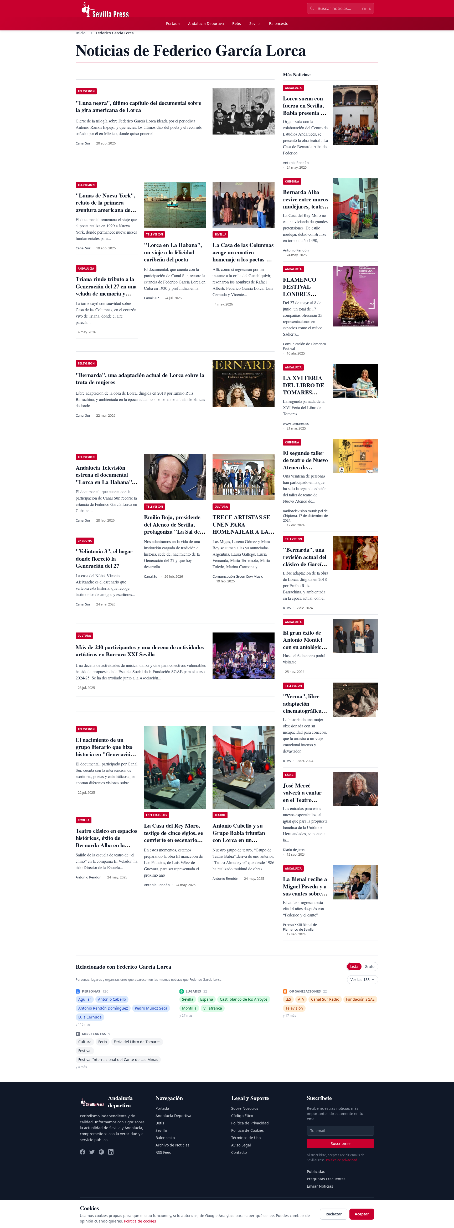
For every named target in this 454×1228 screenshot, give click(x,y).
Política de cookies (140, 1221)
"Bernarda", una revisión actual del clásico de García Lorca (304, 560)
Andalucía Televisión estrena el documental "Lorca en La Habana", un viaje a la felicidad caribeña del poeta (104, 482)
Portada (173, 23)
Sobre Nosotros (244, 1108)
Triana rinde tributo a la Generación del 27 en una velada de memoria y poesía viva (106, 290)
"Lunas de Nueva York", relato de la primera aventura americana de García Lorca (105, 206)
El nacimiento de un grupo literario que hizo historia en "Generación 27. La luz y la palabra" (104, 750)
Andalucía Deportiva (206, 23)
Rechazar (334, 1213)
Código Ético (242, 1115)
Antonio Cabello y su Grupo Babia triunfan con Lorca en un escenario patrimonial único (239, 840)
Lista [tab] (354, 966)
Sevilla (255, 23)
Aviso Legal (241, 1145)
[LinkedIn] (110, 1152)
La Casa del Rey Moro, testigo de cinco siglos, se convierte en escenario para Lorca (173, 836)
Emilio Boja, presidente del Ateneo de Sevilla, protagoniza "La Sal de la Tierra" (174, 528)
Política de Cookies (247, 1130)
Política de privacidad (341, 1160)
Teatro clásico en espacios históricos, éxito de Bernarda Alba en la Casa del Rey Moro (106, 841)
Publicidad (316, 1171)
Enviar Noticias (320, 1186)
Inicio (80, 32)
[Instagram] (101, 1152)
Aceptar (362, 1213)
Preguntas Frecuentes (326, 1178)
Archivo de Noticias (172, 1145)
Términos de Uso (246, 1137)
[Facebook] (82, 1152)
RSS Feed (164, 1152)
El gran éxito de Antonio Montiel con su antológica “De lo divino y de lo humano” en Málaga (304, 650)
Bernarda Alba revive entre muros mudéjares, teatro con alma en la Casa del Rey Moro (305, 209)
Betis (236, 23)
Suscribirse (340, 1143)
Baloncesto (278, 23)
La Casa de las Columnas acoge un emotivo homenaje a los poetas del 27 (243, 255)
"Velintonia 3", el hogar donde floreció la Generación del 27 (104, 558)
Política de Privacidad (250, 1122)
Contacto (239, 1152)
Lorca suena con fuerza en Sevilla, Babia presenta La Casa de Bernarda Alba (305, 112)
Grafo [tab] (369, 966)
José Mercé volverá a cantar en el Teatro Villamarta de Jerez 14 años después (302, 803)
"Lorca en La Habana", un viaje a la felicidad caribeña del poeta (173, 252)
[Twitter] (92, 1152)
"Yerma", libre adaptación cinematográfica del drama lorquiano (302, 710)
